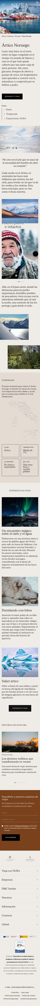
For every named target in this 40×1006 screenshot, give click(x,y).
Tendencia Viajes (7, 754)
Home (4, 36)
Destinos (11, 36)
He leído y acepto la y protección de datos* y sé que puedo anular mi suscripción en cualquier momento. (20, 828)
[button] (37, 2)
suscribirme (10, 837)
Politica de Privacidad (21, 826)
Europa (18, 36)
